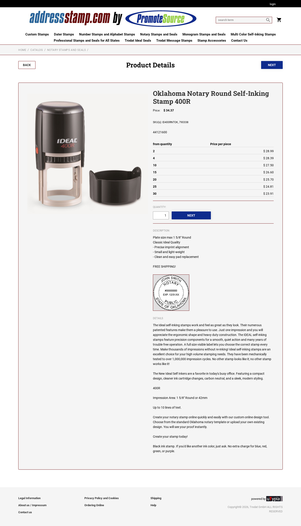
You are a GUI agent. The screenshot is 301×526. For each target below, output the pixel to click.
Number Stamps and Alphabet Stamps (107, 34)
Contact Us (239, 41)
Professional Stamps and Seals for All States (87, 41)
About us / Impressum (32, 505)
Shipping (155, 498)
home (22, 50)
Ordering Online (94, 505)
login (273, 4)
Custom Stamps (37, 34)
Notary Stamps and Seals (158, 34)
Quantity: (159, 207)
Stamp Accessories (211, 41)
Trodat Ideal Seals (138, 41)
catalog (36, 50)
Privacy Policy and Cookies (101, 498)
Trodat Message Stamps (174, 41)
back (27, 65)
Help (153, 505)
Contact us (25, 512)
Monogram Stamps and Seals (204, 34)
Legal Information (29, 498)
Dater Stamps (64, 34)
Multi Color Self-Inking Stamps (253, 34)
